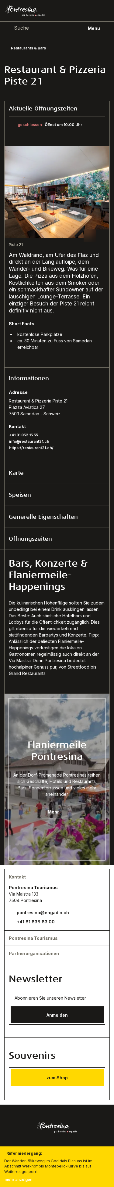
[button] (57, 378)
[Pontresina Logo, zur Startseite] (25, 10)
